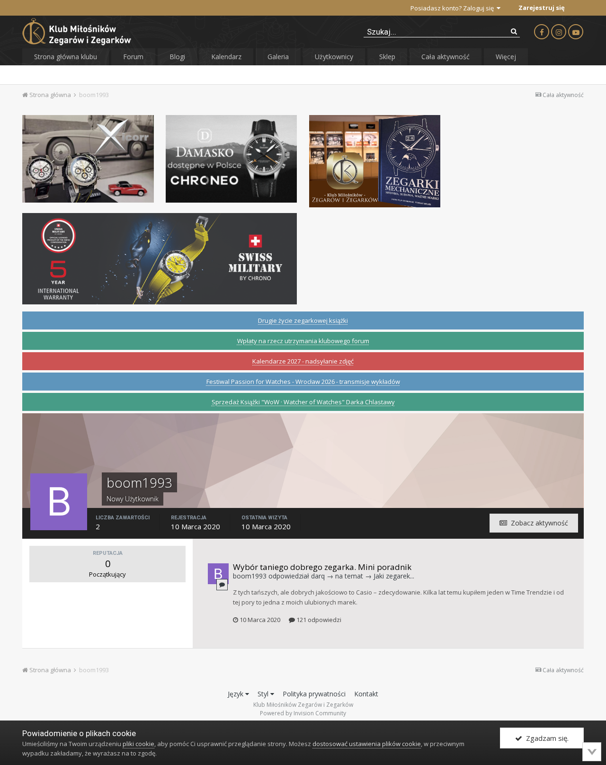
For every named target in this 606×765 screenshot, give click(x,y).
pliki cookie (138, 743)
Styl (264, 693)
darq (318, 575)
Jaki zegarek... (394, 575)
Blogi (177, 56)
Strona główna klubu (65, 56)
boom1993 (250, 575)
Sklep (387, 56)
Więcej (506, 56)
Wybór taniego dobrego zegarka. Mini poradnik (322, 566)
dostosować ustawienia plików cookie (366, 743)
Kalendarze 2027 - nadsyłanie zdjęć (303, 361)
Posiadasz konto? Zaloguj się (453, 8)
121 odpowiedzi (318, 619)
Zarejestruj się (541, 7)
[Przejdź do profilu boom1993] (218, 573)
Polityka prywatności (314, 693)
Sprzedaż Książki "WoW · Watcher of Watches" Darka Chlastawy (303, 402)
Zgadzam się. (545, 738)
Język (236, 693)
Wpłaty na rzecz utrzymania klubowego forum (303, 341)
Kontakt (366, 693)
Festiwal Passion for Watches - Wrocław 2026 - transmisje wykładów (303, 381)
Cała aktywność (445, 56)
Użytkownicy (334, 56)
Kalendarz (226, 56)
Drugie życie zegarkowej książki (303, 320)
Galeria (278, 56)
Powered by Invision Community (303, 713)
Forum (133, 56)
